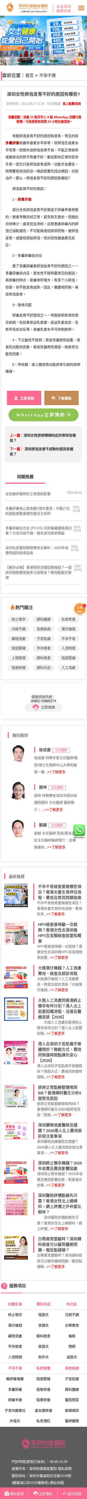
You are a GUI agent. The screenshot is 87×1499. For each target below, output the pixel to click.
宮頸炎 (43, 1325)
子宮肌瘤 (44, 639)
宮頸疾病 (44, 629)
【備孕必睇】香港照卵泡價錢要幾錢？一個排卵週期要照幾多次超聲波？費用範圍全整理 (38, 572)
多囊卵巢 (15, 1389)
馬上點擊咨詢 (72, 104)
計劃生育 (15, 1304)
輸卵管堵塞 (15, 1379)
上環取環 (19, 658)
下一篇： (17, 449)
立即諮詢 (48, 707)
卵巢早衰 (15, 1400)
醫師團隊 (72, 1421)
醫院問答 (72, 1400)
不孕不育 (47, 75)
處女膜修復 (43, 1410)
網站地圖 (57, 1483)
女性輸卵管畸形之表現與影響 (28, 494)
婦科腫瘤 (44, 619)
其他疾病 (72, 1368)
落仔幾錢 (68, 629)
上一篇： (17, 435)
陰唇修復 (19, 668)
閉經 (71, 1346)
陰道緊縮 (19, 648)
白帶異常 (72, 1325)
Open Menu (81, 8)
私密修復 (68, 619)
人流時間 (68, 648)
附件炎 (43, 1357)
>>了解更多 (56, 772)
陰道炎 (43, 1315)
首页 (29, 75)
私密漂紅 (43, 1421)
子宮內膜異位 (15, 1410)
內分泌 (71, 1304)
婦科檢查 (44, 658)
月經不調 (19, 629)
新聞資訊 (72, 1410)
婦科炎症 (44, 668)
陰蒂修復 (43, 1400)
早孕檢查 (44, 648)
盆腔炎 (72, 1357)
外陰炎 (15, 1421)
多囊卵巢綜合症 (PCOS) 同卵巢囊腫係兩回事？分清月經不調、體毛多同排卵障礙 (38, 530)
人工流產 (68, 668)
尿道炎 (43, 1346)
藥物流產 (19, 639)
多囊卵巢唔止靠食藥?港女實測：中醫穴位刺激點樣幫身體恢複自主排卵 (37, 510)
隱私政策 (65, 1469)
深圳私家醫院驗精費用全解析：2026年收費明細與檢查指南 (36, 550)
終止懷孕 (19, 619)
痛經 (71, 1336)
